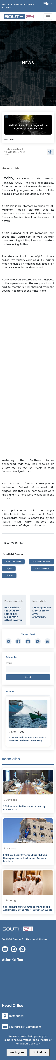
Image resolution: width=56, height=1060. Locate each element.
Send (28, 677)
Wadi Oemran (42, 568)
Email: (9, 663)
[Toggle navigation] (48, 17)
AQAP (9, 568)
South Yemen (13, 561)
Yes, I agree (17, 1052)
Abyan (9, 575)
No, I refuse (39, 1052)
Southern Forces (41, 561)
